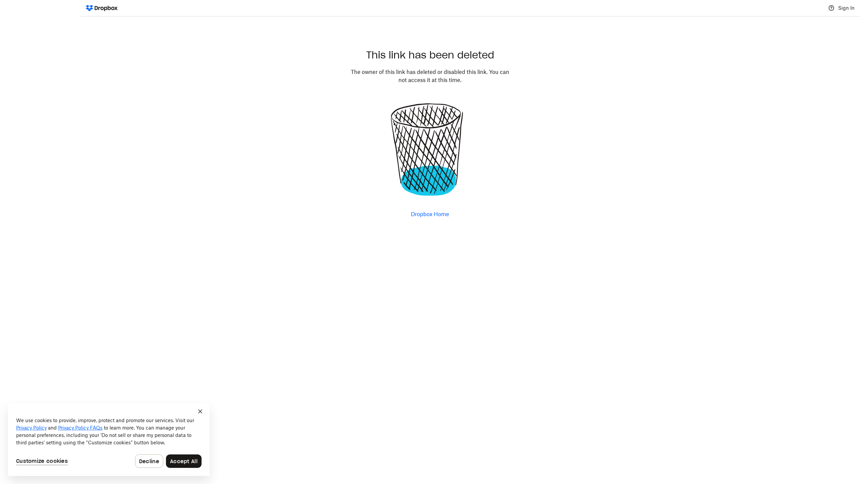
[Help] (831, 8)
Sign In (846, 8)
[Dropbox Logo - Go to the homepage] (101, 8)
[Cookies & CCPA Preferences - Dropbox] (109, 439)
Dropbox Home (430, 214)
